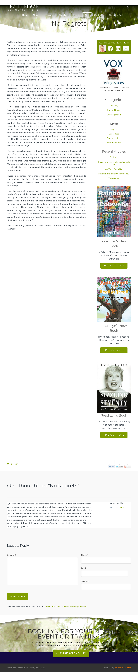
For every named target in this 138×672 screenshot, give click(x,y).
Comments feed (114, 138)
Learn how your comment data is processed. (66, 606)
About (36, 15)
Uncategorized (113, 114)
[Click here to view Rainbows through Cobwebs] (114, 212)
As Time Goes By (113, 169)
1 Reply (14, 463)
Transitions (113, 178)
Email (84, 568)
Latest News (113, 110)
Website (85, 581)
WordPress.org (114, 142)
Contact (98, 15)
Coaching (113, 105)
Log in (114, 129)
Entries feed (114, 134)
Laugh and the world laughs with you (114, 163)
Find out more (114, 265)
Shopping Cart (116, 15)
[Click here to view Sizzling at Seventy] (114, 387)
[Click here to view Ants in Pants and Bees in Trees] (114, 299)
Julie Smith (116, 503)
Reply (122, 507)
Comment (11, 555)
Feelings (114, 157)
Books (49, 15)
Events (76, 15)
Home (25, 15)
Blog (87, 15)
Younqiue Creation (123, 667)
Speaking (63, 15)
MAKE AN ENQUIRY (72, 653)
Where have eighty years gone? (113, 173)
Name (84, 555)
